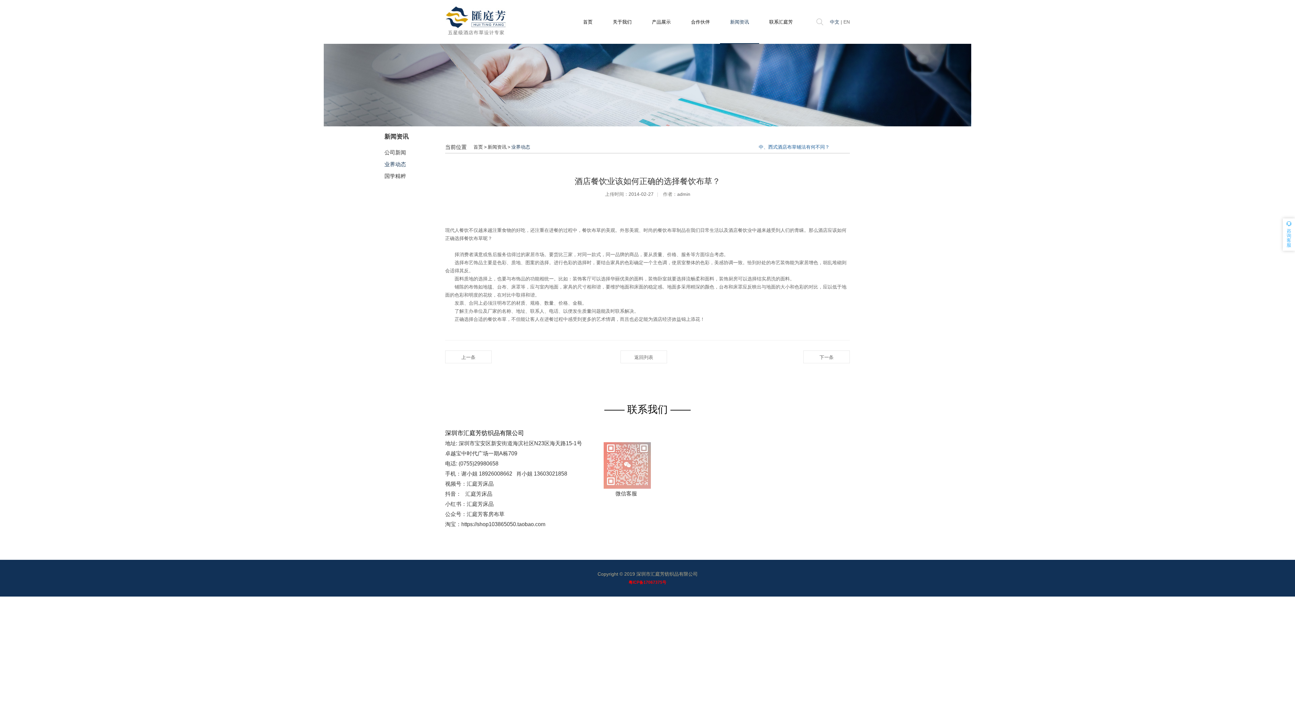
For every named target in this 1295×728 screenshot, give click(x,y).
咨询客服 (1289, 238)
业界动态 (395, 164)
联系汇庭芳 (781, 22)
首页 (588, 22)
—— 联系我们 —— (647, 409)
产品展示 (661, 22)
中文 (834, 22)
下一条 (826, 357)
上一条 (468, 357)
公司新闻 (395, 152)
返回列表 (643, 357)
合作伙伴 (700, 22)
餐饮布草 (473, 238)
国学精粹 (395, 176)
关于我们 (622, 22)
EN (846, 22)
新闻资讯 (739, 22)
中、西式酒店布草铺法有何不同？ (794, 147)
